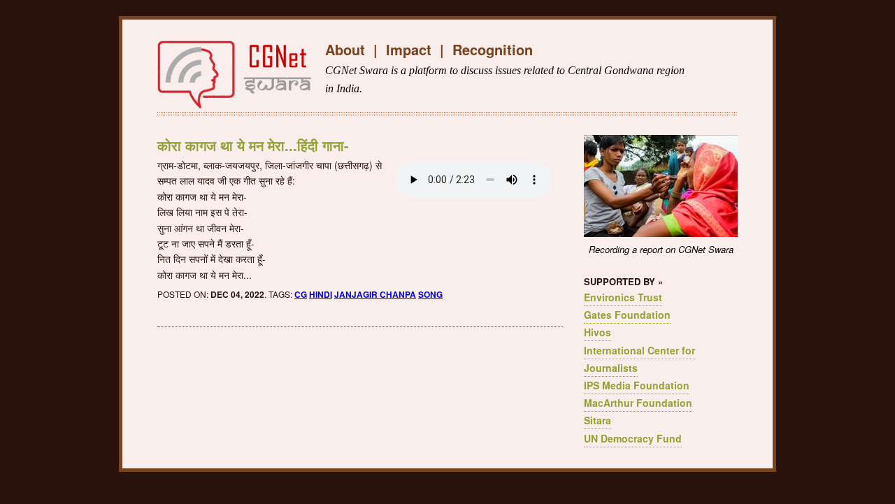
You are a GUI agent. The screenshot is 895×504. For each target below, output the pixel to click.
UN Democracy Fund (633, 438)
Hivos (597, 332)
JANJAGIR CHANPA (375, 294)
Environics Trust (623, 297)
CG (300, 294)
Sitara (597, 420)
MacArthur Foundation (638, 403)
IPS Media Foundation (636, 385)
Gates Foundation (627, 315)
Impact (408, 49)
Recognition (492, 49)
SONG (430, 294)
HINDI (320, 294)
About (345, 49)
